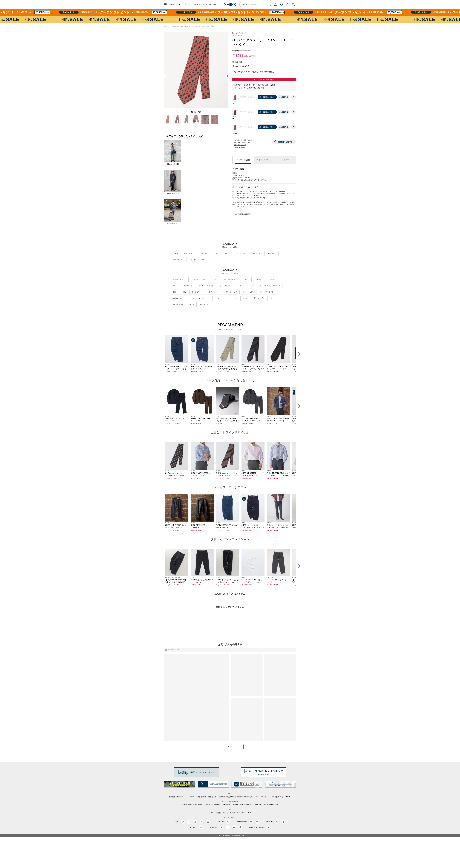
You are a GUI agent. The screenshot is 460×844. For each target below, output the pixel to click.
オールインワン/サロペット (183, 288)
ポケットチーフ (178, 262)
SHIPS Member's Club (271, 807)
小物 (184, 295)
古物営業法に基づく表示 (246, 799)
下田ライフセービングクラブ (226, 815)
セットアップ (188, 256)
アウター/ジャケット (231, 282)
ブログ (205, 4)
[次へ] (298, 357)
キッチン (233, 301)
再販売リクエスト (268, 97)
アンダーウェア (231, 295)
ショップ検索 (189, 799)
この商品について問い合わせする (244, 140)
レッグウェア (248, 295)
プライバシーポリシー (263, 799)
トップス (214, 282)
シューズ (251, 288)
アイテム (172, 4)
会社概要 (172, 799)
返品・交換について (240, 145)
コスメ (245, 301)
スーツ (175, 256)
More (230, 749)
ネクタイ (182, 26)
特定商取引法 (231, 799)
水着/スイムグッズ (179, 301)
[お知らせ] (275, 4)
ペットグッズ (205, 307)
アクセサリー (196, 295)
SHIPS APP (258, 807)
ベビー (272, 301)
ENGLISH (288, 799)
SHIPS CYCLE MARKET (245, 815)
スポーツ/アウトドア (266, 295)
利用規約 (222, 799)
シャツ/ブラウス (179, 282)
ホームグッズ (219, 301)
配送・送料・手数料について (242, 142)
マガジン (187, 4)
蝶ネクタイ (272, 256)
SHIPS (240, 35)
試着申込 (285, 97)
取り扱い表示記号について (242, 147)
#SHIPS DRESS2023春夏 (243, 214)
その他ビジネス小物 (197, 262)
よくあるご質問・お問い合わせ (206, 799)
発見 (214, 4)
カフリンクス (241, 256)
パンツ (216, 256)
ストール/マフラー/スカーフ (270, 288)
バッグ (239, 288)
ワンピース (272, 282)
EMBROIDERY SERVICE (231, 807)
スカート (258, 282)
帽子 (174, 295)
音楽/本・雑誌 (259, 301)
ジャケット (203, 256)
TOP (165, 26)
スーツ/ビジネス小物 (173, 26)
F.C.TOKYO (211, 815)
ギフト (191, 307)
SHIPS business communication (192, 807)
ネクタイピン (257, 256)
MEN (186, 26)
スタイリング (196, 4)
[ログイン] (287, 4)
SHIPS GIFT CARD (246, 807)
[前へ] (162, 357)
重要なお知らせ (278, 799)
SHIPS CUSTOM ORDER (213, 807)
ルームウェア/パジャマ (201, 301)
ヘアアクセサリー (213, 295)
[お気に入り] (281, 4)
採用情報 (180, 799)
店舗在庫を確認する (285, 142)
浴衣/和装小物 (178, 307)
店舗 (210, 4)
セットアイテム (225, 288)
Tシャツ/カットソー (198, 282)
